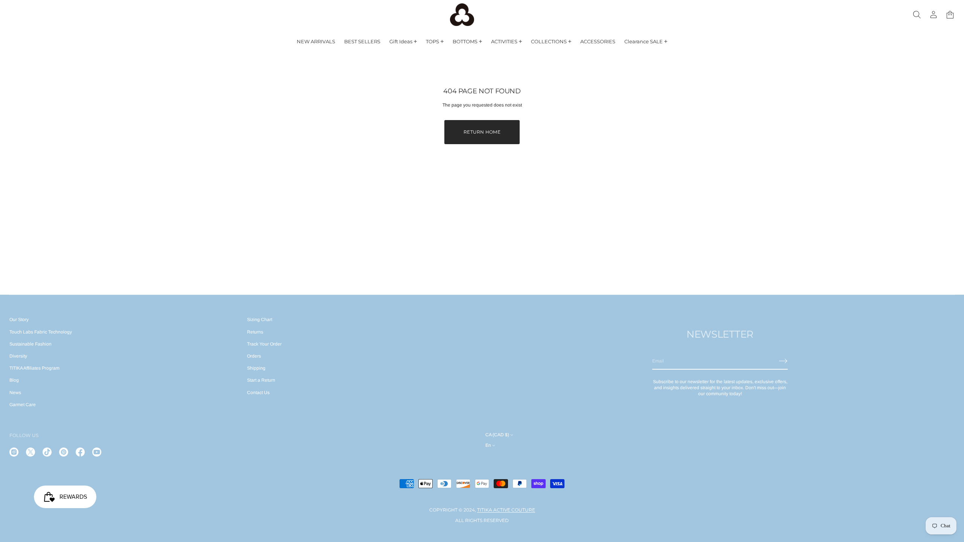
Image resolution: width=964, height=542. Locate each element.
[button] (917, 14)
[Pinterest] (63, 452)
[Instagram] (14, 452)
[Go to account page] (933, 14)
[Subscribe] (783, 360)
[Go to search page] (917, 14)
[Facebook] (80, 452)
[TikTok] (47, 452)
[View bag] (950, 14)
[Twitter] (30, 452)
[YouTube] (96, 452)
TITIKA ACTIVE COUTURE (506, 510)
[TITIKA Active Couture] (462, 14)
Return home (482, 132)
